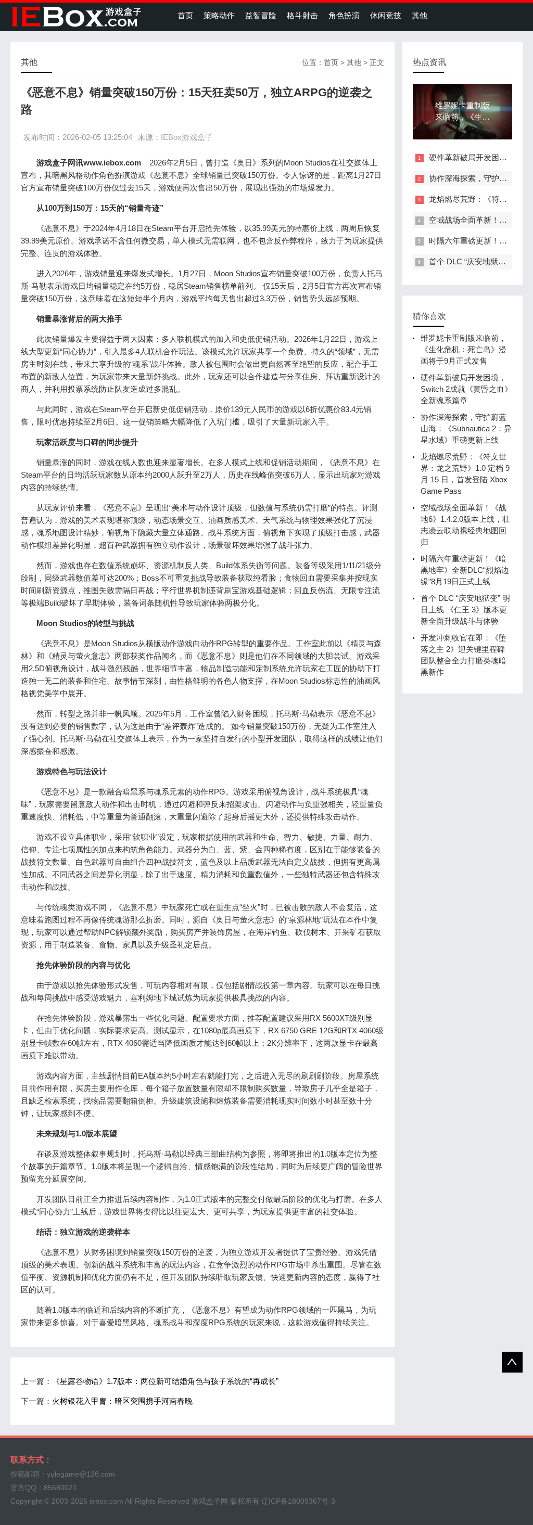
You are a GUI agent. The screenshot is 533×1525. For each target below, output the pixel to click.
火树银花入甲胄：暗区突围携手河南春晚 (122, 1400)
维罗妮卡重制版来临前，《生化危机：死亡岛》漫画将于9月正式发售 (463, 349)
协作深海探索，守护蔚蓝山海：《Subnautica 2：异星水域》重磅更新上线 (466, 428)
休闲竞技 (385, 15)
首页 (185, 15)
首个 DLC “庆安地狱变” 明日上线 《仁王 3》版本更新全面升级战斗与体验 (465, 609)
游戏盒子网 (210, 1501)
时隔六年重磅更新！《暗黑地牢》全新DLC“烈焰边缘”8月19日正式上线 (465, 570)
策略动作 (219, 15)
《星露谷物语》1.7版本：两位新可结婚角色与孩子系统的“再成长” (165, 1381)
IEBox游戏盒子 (187, 137)
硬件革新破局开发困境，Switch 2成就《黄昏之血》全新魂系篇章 (466, 389)
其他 (419, 15)
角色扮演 (344, 15)
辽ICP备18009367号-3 (298, 1501)
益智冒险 (260, 15)
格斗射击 (302, 15)
